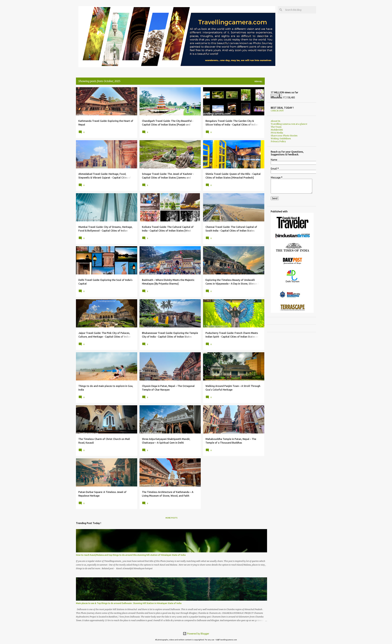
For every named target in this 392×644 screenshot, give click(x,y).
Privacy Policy (278, 141)
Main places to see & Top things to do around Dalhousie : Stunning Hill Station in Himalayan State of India (128, 603)
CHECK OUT (277, 110)
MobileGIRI (277, 129)
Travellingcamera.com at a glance (289, 124)
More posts (171, 518)
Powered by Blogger (198, 633)
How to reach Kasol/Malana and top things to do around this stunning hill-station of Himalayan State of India (131, 555)
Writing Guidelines (281, 138)
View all (258, 81)
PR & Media (277, 132)
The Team (276, 126)
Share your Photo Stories (284, 135)
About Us (275, 121)
